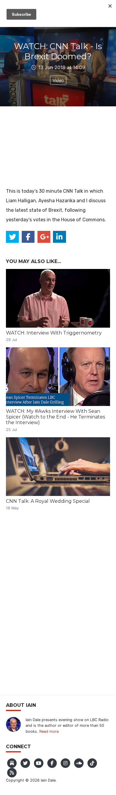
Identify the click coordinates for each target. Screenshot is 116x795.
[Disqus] (58, 604)
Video (58, 80)
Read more (49, 731)
